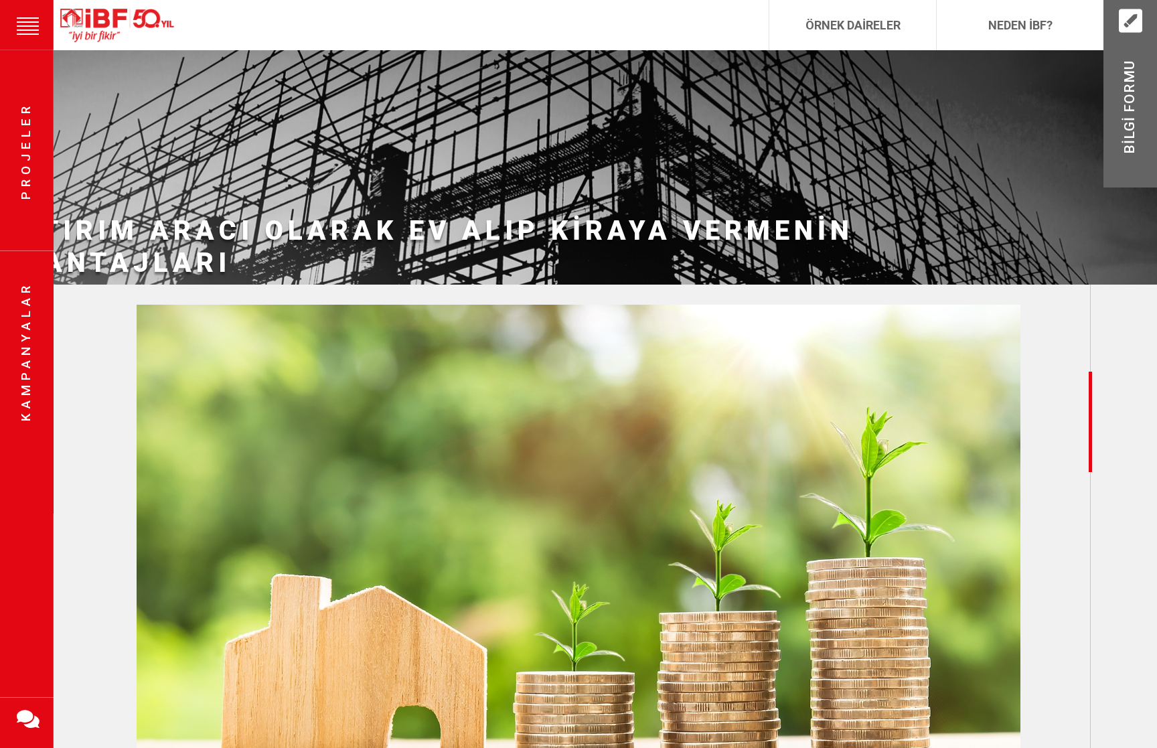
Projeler (25, 151)
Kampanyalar (25, 352)
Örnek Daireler (853, 25)
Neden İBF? (1020, 25)
